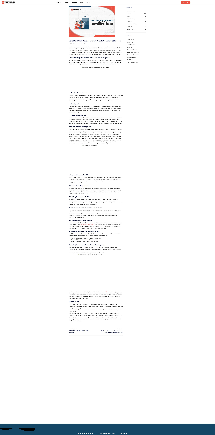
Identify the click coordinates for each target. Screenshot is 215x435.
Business (129, 13)
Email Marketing (130, 59)
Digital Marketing (131, 18)
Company (58, 2)
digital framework (109, 291)
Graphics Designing (131, 57)
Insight (82, 2)
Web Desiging (130, 26)
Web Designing (130, 39)
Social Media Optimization (133, 54)
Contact (88, 2)
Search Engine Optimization (133, 52)
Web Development (81, 43)
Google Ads (129, 21)
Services (66, 2)
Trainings (74, 2)
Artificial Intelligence (131, 11)
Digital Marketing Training (132, 62)
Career (128, 16)
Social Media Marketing (132, 24)
